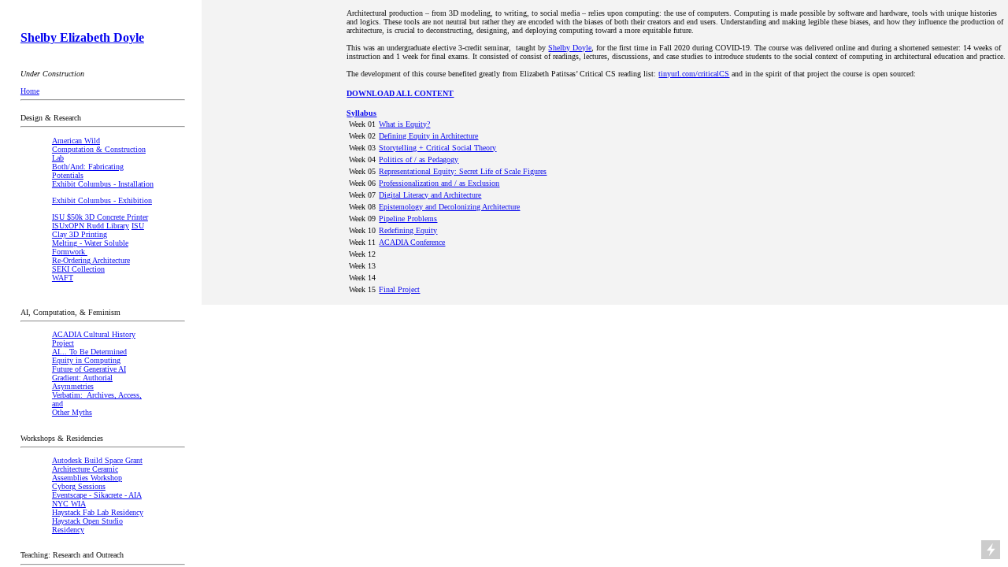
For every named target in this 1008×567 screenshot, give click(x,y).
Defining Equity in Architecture (428, 136)
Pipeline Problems (408, 218)
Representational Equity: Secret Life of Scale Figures (463, 171)
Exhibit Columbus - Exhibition (102, 200)
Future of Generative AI (89, 369)
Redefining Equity (408, 230)
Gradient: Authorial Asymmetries (82, 382)
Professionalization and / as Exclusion (439, 183)
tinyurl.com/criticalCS (693, 73)
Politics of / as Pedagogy (418, 159)
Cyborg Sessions (79, 486)
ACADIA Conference (412, 242)
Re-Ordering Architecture (91, 260)
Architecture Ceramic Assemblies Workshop (87, 473)
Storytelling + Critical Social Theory (437, 147)
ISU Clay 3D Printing (98, 230)
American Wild (76, 140)
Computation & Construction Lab (99, 153)
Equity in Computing (86, 360)
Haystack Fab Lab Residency (97, 512)
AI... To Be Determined (89, 351)
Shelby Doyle (569, 47)
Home (29, 91)
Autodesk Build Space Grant (97, 460)
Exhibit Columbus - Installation (103, 184)
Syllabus (361, 113)
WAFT (62, 277)
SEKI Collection (78, 269)
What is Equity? (404, 124)
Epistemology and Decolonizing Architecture (449, 206)
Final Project (399, 289)
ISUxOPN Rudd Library (90, 225)
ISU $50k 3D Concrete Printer (100, 217)
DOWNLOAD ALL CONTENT (400, 93)
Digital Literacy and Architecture (430, 195)
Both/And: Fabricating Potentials (88, 171)
